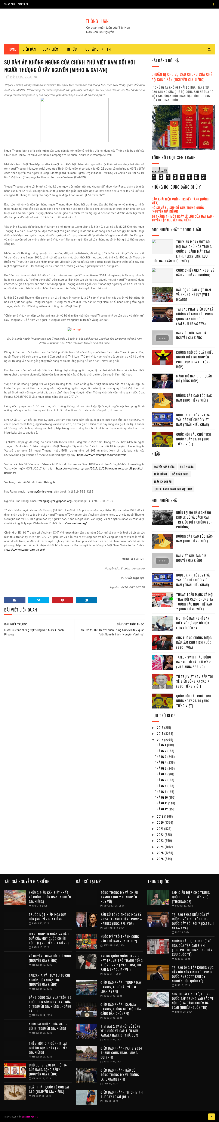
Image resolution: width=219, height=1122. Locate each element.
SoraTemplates (30, 1116)
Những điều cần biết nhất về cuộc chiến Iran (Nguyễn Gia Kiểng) (50, 897)
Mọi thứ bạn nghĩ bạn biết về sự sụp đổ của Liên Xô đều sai (192, 623)
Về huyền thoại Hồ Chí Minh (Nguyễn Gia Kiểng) (50, 958)
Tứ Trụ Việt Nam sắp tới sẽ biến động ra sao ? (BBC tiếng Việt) (194, 681)
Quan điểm (50, 49)
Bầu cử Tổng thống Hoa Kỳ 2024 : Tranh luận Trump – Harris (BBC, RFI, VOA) (121, 919)
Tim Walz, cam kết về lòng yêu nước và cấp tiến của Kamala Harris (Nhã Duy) (121, 1030)
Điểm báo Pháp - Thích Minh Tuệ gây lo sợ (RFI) (122, 1094)
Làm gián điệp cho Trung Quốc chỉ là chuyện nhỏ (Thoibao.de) (191, 897)
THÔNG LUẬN (97, 21)
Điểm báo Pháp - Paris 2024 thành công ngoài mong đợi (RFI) (121, 1052)
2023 (161, 840)
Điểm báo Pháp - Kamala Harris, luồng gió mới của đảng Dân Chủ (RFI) (121, 1009)
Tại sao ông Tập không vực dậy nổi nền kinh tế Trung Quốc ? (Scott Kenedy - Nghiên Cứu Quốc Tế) (193, 974)
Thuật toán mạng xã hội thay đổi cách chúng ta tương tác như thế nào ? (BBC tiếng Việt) (194, 601)
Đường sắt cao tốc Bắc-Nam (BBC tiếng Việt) (194, 398)
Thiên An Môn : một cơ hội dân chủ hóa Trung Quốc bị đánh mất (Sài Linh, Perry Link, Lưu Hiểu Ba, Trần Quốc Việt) (182, 251)
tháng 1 (161, 744)
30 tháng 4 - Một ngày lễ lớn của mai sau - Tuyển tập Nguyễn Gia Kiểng (183, 218)
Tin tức (71, 49)
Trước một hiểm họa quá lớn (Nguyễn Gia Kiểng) (48, 916)
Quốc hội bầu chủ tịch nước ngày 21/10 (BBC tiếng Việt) (193, 439)
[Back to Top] (211, 1116)
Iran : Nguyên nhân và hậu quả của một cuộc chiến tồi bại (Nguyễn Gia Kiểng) (49, 938)
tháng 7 (161, 779)
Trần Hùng (160, 474)
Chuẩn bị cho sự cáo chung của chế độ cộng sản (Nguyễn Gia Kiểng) (182, 77)
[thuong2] (74, 329)
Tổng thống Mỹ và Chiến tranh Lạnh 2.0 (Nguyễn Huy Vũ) (119, 897)
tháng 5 (161, 768)
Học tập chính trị (97, 49)
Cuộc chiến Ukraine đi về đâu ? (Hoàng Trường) (195, 272)
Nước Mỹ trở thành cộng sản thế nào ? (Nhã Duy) (120, 938)
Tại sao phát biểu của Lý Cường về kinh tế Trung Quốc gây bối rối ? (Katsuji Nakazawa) (194, 316)
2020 (161, 822)
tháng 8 (161, 785)
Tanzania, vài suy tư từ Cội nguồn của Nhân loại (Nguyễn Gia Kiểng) (49, 980)
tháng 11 (161, 803)
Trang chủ (9, 4)
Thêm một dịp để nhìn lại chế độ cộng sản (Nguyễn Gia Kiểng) (48, 1048)
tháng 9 (161, 791)
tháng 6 (161, 774)
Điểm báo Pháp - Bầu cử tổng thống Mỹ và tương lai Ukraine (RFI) (120, 1074)
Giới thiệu (23, 4)
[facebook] (214, 4)
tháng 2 (161, 750)
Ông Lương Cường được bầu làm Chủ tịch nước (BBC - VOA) (194, 642)
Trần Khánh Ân (163, 481)
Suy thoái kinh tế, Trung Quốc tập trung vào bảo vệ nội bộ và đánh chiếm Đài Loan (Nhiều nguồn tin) (193, 1000)
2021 (160, 828)
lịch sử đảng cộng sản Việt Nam (173, 489)
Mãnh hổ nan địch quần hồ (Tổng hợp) (194, 378)
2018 (160, 739)
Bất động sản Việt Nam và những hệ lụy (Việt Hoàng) (193, 294)
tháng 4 (161, 762)
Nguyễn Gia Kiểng (164, 466)
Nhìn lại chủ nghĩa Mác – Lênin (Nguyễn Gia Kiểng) (48, 1026)
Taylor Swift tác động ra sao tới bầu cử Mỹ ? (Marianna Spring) (193, 662)
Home (12, 49)
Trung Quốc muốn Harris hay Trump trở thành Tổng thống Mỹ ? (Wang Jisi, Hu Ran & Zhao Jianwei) (122, 962)
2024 (161, 846)
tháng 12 (162, 809)
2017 (160, 733)
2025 (161, 852)
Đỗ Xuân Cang (180, 474)
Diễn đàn (29, 49)
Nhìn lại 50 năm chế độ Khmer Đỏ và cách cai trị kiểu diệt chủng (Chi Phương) (195, 519)
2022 (161, 834)
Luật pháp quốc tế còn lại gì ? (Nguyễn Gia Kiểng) (49, 1089)
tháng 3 (161, 756)
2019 (160, 816)
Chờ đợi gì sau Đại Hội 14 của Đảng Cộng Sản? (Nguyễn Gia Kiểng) (48, 1069)
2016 (160, 727)
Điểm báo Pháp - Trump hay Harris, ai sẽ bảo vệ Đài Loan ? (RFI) (121, 987)
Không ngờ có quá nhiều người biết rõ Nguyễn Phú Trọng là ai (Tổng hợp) (194, 359)
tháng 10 (162, 797)
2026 (161, 858)
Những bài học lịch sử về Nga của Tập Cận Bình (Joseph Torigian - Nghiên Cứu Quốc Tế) (192, 948)
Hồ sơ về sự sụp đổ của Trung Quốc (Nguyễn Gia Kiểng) (178, 209)
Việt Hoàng (187, 466)
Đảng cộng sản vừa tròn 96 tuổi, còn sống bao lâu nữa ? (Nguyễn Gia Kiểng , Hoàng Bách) (50, 1004)
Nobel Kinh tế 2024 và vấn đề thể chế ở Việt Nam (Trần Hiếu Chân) (193, 419)
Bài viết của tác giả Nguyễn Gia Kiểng (191, 335)
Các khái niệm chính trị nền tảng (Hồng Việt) (180, 201)
